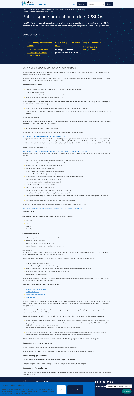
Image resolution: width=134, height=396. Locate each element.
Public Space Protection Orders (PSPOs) (72, 9)
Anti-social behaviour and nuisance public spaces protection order (37, 52)
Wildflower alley (30, 297)
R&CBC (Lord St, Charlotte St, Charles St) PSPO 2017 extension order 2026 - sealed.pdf (54, 151)
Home (24, 9)
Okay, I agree (75, 389)
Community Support (34, 9)
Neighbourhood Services (50, 9)
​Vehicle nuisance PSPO (92, 43)
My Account (72, 4)
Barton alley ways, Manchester (35, 294)
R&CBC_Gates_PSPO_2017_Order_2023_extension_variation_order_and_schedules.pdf (54, 209)
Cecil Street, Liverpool (32, 292)
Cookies (32, 393)
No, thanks (61, 389)
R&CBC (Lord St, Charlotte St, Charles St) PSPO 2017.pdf (44, 136)
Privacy (46, 381)
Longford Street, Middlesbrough (36, 289)
